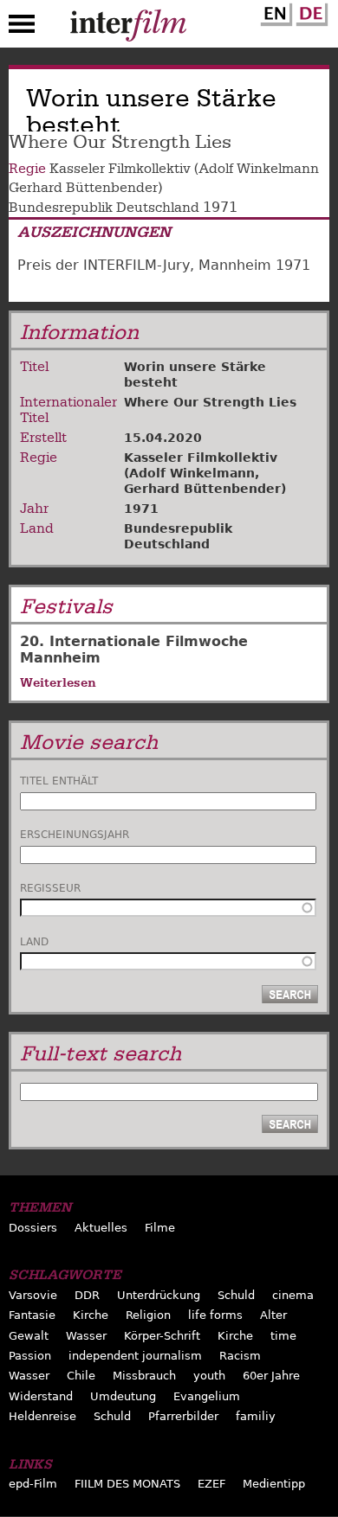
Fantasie (32, 1315)
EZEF (211, 1483)
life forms (215, 1315)
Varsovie (33, 1295)
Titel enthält (59, 781)
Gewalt (29, 1335)
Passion (30, 1355)
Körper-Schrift (162, 1335)
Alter (273, 1315)
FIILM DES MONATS (127, 1483)
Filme (160, 1227)
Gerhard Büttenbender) (85, 187)
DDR (87, 1295)
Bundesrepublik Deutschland (104, 207)
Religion (148, 1315)
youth (209, 1375)
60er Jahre (271, 1375)
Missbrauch (144, 1375)
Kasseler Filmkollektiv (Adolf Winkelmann (184, 168)
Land (34, 942)
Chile (81, 1375)
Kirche (90, 1315)
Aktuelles (101, 1227)
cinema (293, 1295)
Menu (22, 28)
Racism (240, 1355)
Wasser (86, 1335)
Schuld (236, 1295)
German (309, 11)
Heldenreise (42, 1416)
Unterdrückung (158, 1295)
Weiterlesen (58, 682)
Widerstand (41, 1396)
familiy (256, 1416)
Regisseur (50, 888)
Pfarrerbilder (183, 1416)
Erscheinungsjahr (74, 835)
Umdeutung (123, 1396)
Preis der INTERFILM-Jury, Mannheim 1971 (163, 265)
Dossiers (33, 1227)
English (273, 11)
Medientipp (274, 1483)
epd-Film (33, 1483)
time (283, 1335)
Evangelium (206, 1396)
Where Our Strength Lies (210, 402)
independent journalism (135, 1355)
